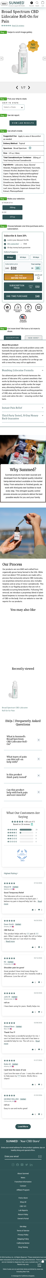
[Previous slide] (1, 58)
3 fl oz (12, 217)
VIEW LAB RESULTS (23, 123)
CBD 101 (23, 1206)
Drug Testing (23, 1247)
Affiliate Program (23, 1190)
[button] (6, 25)
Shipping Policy (23, 1239)
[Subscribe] (39, 1156)
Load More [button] (23, 1126)
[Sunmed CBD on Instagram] (13, 1164)
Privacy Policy (23, 1235)
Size (4, 212)
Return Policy (23, 1214)
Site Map (23, 1226)
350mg (12, 207)
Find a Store (23, 1198)
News (23, 1178)
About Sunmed (23, 1174)
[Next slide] (44, 58)
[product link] (15, 705)
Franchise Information (23, 1182)
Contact (23, 1186)
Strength (7, 203)
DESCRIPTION (12, 337)
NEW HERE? (33, 337)
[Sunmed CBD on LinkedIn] (31, 1164)
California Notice (23, 1243)
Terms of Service (23, 1231)
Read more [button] (10, 941)
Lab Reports (23, 1210)
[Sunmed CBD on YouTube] (22, 1164)
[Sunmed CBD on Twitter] (26, 1164)
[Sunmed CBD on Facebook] (17, 1164)
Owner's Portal (23, 1219)
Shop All (23, 1202)
